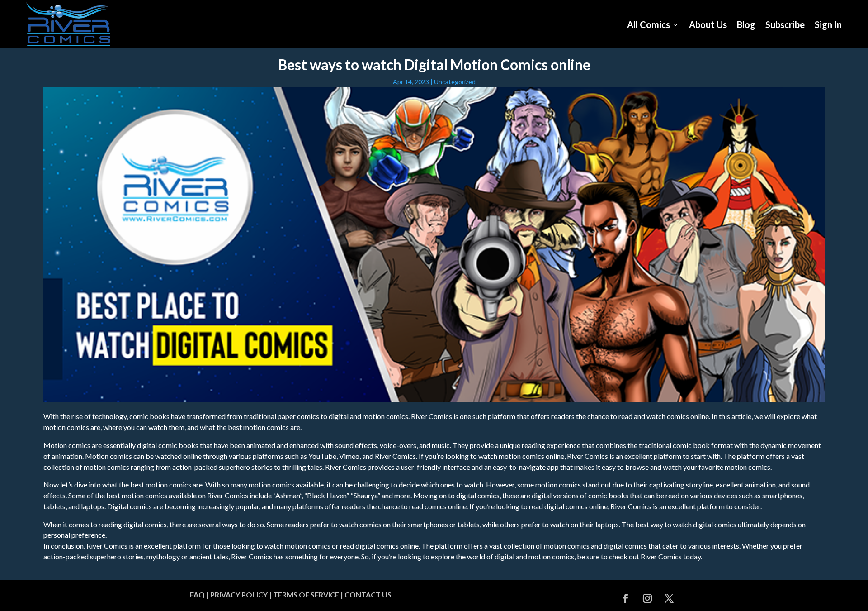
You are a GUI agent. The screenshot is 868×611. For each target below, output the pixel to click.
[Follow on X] (669, 598)
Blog (746, 24)
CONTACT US (368, 594)
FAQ (197, 594)
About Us (708, 24)
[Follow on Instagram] (647, 598)
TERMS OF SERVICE (306, 594)
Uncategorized (455, 82)
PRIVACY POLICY (239, 594)
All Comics (648, 24)
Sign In (828, 24)
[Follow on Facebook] (626, 598)
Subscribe (785, 24)
